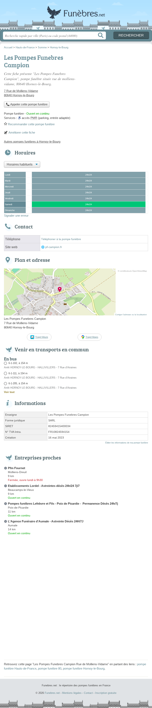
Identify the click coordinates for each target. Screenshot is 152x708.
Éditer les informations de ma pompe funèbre (126, 442)
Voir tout (9, 392)
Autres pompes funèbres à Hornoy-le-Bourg (32, 141)
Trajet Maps (92, 337)
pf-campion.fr (53, 247)
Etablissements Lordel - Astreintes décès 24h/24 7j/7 (44, 485)
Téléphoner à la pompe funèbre (61, 239)
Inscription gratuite (105, 692)
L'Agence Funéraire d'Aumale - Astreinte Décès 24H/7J (45, 521)
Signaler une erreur (16, 215)
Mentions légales (72, 692)
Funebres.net (76, 16)
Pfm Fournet (16, 468)
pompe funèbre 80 (49, 668)
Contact (88, 692)
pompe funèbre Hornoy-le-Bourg (83, 668)
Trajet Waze (41, 337)
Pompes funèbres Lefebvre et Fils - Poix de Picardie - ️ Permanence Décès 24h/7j (63, 503)
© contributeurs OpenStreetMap (132, 271)
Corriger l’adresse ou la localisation (131, 314)
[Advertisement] (76, 628)
